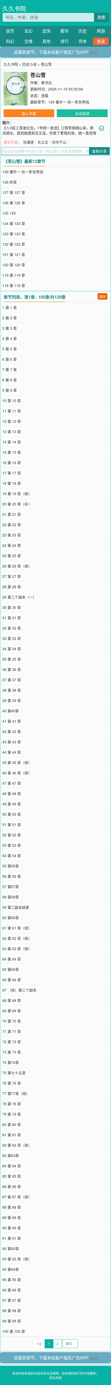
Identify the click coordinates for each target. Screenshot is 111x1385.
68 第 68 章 (11, 1000)
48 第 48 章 (11, 793)
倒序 (102, 296)
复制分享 (99, 151)
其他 (46, 41)
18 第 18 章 (11, 483)
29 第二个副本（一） (19, 597)
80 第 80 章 (11, 1124)
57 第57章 (10, 886)
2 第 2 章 (9, 317)
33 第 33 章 (11, 638)
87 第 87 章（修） (17, 1196)
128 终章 (9, 182)
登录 (101, 41)
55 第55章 (10, 865)
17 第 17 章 (11, 472)
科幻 (10, 41)
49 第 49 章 (11, 803)
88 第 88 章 (11, 1207)
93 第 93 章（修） (17, 1258)
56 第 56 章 (11, 876)
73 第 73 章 (11, 1052)
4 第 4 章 (9, 338)
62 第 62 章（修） (17, 938)
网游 (101, 31)
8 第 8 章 (9, 379)
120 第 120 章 (13, 264)
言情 (28, 41)
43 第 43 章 (11, 741)
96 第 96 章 (11, 1289)
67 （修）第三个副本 (19, 990)
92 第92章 (10, 1248)
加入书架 (29, 113)
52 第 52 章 (11, 834)
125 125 (9, 213)
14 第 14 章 (11, 441)
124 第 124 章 (13, 223)
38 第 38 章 (11, 690)
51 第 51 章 (11, 824)
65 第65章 (10, 969)
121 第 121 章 (13, 254)
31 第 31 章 (11, 617)
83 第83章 (10, 1155)
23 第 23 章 (11, 535)
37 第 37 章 (11, 679)
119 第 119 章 (13, 275)
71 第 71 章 (11, 1031)
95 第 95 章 (11, 1279)
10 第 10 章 (11, 400)
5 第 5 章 (9, 348)
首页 (10, 31)
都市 (64, 31)
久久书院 (14, 8)
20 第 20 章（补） (17, 503)
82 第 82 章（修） (17, 1145)
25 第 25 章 (11, 555)
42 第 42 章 (11, 731)
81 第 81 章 (11, 1134)
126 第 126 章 (13, 202)
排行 (64, 41)
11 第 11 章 (11, 410)
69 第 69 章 (11, 1010)
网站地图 (55, 1377)
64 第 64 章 (11, 959)
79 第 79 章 (11, 1114)
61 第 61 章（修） (17, 927)
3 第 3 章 (9, 328)
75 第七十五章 (14, 1072)
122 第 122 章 (13, 244)
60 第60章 (10, 917)
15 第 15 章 (11, 452)
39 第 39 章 (11, 700)
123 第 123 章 (13, 233)
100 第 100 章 (13, 1331)
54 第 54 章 (11, 855)
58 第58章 (10, 896)
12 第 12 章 (11, 421)
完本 (82, 41)
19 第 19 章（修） (17, 493)
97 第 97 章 (11, 1300)
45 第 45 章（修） (17, 762)
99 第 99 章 (11, 1320)
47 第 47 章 (11, 783)
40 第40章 (10, 710)
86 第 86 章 (11, 1186)
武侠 (46, 31)
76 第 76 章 (11, 1083)
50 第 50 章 (11, 814)
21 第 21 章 (11, 514)
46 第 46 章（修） (17, 772)
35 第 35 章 (11, 659)
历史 (82, 31)
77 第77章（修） (16, 1093)
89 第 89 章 (11, 1217)
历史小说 (29, 64)
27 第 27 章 (11, 576)
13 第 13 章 (11, 431)
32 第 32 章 (11, 628)
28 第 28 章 (11, 586)
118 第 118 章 (13, 285)
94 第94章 (10, 1269)
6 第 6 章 (9, 359)
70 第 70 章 (11, 1021)
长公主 (42, 142)
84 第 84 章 (11, 1165)
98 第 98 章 (11, 1310)
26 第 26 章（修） (17, 566)
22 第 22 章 (11, 524)
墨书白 (46, 82)
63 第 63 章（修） (17, 948)
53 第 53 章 (11, 845)
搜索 (101, 17)
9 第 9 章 (9, 390)
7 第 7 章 (9, 369)
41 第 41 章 (11, 721)
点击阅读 (82, 113)
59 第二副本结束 (15, 907)
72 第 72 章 (11, 1041)
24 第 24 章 (11, 545)
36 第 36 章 (11, 669)
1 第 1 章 (9, 307)
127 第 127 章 (13, 192)
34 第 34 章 (11, 648)
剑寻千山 (59, 142)
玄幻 (28, 31)
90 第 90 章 (11, 1227)
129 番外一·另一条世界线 (68, 101)
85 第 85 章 (11, 1176)
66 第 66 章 (11, 979)
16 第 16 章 (11, 462)
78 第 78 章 (11, 1103)
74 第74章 (10, 1062)
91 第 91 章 (11, 1238)
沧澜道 (28, 142)
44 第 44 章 (11, 752)
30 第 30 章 (11, 607)
